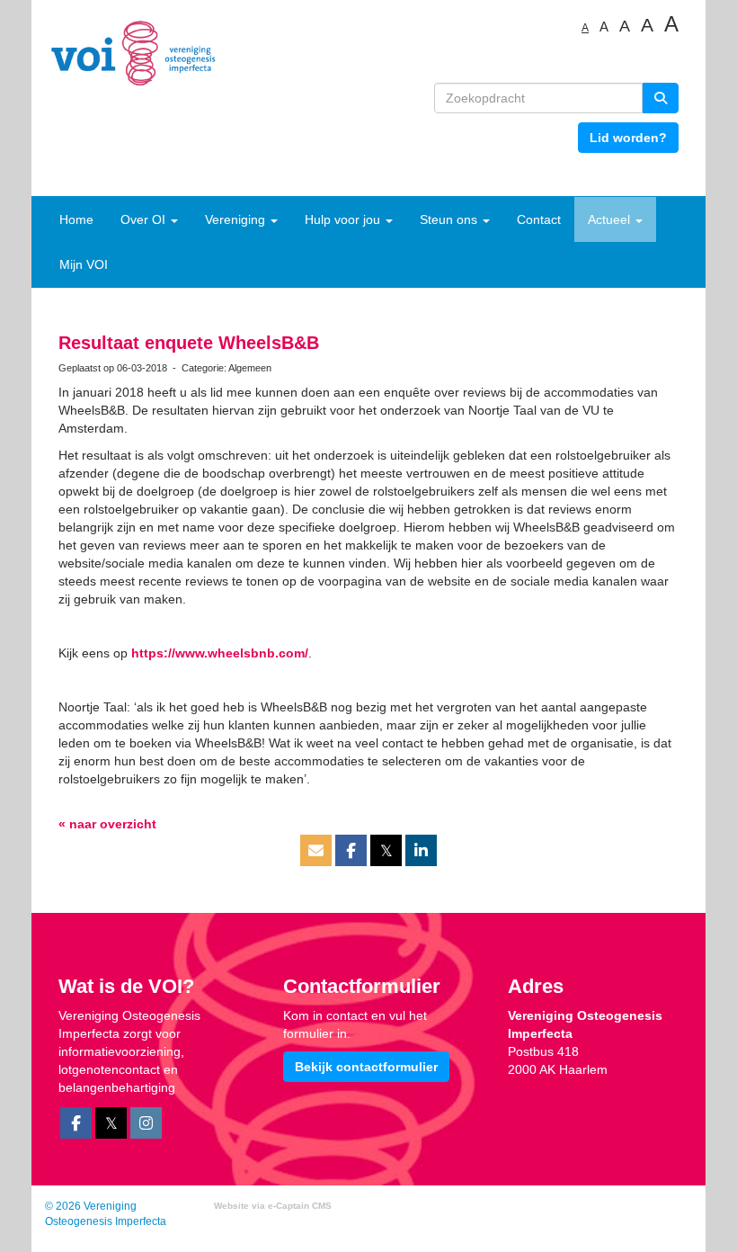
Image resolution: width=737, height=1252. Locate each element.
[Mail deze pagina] (315, 852)
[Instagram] (146, 1124)
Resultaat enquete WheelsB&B (188, 343)
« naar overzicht (107, 824)
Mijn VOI (83, 264)
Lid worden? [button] (628, 137)
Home (76, 219)
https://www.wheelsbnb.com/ (219, 653)
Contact (539, 219)
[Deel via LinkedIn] (421, 852)
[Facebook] (75, 1124)
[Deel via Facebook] (350, 852)
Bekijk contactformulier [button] (366, 1067)
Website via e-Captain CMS (273, 1206)
